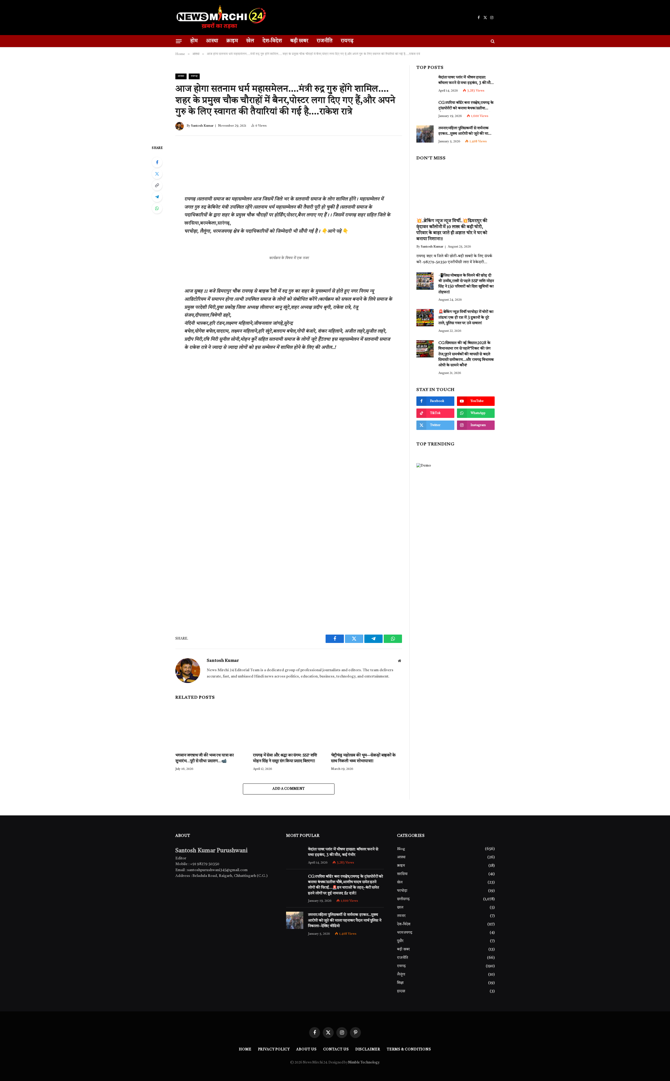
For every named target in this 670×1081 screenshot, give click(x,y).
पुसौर (400, 941)
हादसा (401, 991)
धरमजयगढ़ (404, 932)
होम (194, 41)
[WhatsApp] (157, 208)
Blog (401, 849)
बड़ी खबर (299, 41)
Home (245, 1049)
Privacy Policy (274, 1049)
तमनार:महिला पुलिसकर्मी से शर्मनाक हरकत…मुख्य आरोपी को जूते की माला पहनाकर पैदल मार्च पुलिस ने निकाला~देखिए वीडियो (465, 132)
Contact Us (336, 1049)
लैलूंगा (401, 974)
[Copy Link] (157, 185)
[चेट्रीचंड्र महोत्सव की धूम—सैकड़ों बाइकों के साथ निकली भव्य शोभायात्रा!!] (366, 726)
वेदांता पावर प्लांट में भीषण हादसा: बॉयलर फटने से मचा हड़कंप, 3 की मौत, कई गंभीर (466, 81)
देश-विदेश (272, 41)
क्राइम (232, 41)
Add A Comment (288, 789)
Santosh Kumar (202, 125)
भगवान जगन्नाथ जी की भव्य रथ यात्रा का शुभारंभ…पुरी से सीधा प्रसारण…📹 (204, 758)
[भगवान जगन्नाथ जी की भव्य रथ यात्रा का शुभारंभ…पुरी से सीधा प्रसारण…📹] (210, 726)
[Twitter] (157, 174)
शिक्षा (400, 983)
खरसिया (402, 874)
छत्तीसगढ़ (403, 899)
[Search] (492, 41)
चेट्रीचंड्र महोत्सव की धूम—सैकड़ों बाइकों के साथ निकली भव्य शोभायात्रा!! (363, 758)
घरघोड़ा (402, 891)
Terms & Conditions (409, 1049)
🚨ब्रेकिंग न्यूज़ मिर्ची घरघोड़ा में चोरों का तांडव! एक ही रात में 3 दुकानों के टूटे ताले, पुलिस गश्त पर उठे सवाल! (465, 318)
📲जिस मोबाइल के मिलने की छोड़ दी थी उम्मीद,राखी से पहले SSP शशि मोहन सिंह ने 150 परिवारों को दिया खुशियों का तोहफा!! (466, 284)
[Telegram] (157, 197)
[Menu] (179, 41)
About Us (306, 1049)
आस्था (212, 41)
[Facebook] (157, 162)
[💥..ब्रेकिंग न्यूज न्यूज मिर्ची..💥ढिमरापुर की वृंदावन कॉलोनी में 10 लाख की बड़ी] (455, 189)
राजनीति (324, 41)
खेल (250, 41)
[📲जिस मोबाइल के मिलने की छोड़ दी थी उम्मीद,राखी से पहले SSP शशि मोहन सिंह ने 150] (425, 281)
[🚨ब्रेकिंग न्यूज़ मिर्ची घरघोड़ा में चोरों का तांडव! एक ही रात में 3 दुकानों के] (425, 317)
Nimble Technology (363, 1062)
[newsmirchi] (221, 17)
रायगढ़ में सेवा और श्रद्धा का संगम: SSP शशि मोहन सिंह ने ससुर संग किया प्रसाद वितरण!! (285, 758)
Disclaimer (367, 1049)
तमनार (401, 916)
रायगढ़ (347, 41)
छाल (400, 907)
